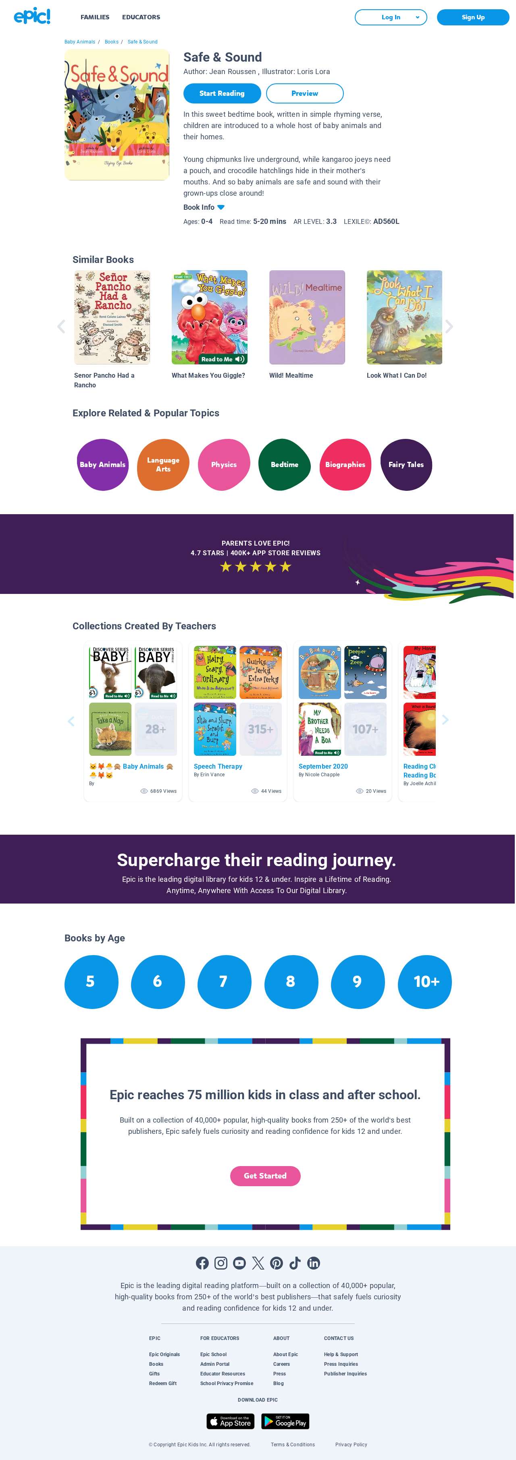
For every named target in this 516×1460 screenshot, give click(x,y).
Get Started (265, 1175)
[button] (133, 721)
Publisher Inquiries (345, 1374)
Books (112, 42)
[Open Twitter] (258, 1263)
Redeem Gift (163, 1383)
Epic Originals (164, 1354)
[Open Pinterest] (276, 1263)
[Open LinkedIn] (313, 1263)
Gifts (154, 1374)
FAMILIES (95, 17)
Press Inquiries (341, 1364)
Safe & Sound (143, 42)
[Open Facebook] (202, 1263)
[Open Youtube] (239, 1263)
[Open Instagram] (220, 1263)
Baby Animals (80, 42)
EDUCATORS (141, 17)
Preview (304, 93)
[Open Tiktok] (295, 1263)
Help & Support (341, 1354)
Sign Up (473, 17)
